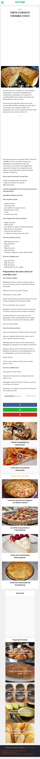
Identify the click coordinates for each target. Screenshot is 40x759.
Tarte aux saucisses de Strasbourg (20, 583)
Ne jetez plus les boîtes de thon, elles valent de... (20, 692)
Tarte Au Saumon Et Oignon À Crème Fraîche (19, 501)
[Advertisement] (20, 43)
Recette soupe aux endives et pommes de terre (20, 713)
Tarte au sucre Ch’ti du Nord (20, 672)
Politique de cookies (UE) (9, 752)
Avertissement (29, 754)
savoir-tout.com (29, 748)
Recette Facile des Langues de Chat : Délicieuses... (20, 733)
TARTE (20, 9)
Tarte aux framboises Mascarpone (20, 556)
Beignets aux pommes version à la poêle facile (20, 652)
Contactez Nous (20, 751)
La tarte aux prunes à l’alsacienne (20, 529)
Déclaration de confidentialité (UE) (12, 754)
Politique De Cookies (7, 751)
